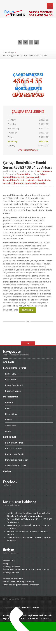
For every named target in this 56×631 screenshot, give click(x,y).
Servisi (11, 373)
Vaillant (8, 419)
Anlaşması (13, 390)
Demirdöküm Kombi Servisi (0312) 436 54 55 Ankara (27, 165)
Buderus (9, 402)
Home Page (8, 52)
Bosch (8, 408)
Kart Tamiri (14, 442)
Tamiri (9, 436)
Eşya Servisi (14, 385)
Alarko (8, 431)
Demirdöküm (23, 174)
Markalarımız (10, 396)
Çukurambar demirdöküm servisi (28, 183)
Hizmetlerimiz (14, 367)
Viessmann (10, 425)
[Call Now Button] (28, 626)
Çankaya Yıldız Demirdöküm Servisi (22, 179)
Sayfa (8, 362)
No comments (44, 171)
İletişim (7, 471)
